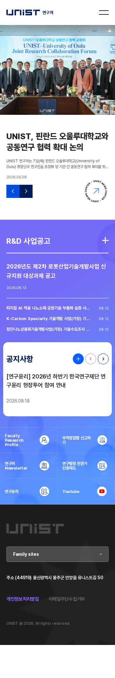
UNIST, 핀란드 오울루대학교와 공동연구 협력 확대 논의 (57, 141)
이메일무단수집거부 (67, 599)
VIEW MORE (77, 358)
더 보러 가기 (105, 240)
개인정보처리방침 (22, 599)
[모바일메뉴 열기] (104, 12)
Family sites (26, 554)
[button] (12, 191)
